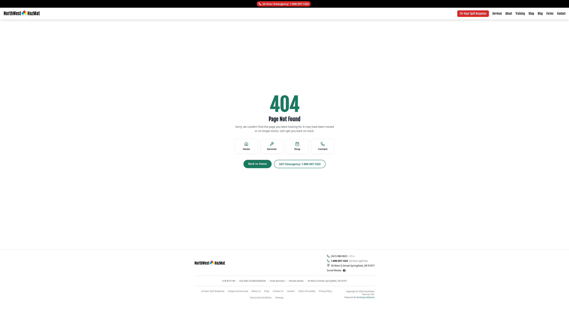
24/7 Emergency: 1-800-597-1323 (300, 164)
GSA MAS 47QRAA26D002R (252, 280)
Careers (291, 291)
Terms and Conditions (261, 297)
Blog (540, 13)
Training (520, 13)
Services (497, 13)
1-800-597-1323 (339, 261)
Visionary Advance (366, 297)
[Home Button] (210, 263)
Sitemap (279, 297)
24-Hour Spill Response (473, 13)
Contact (561, 13)
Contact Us (278, 291)
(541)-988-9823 (339, 256)
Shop (531, 13)
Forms (549, 13)
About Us (256, 291)
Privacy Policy (325, 291)
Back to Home (257, 163)
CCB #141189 (228, 280)
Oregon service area (238, 291)
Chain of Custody (306, 291)
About (508, 13)
